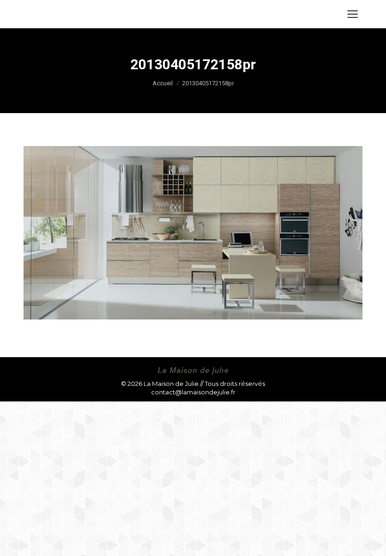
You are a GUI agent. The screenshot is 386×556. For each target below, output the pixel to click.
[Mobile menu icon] (352, 14)
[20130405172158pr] (193, 232)
